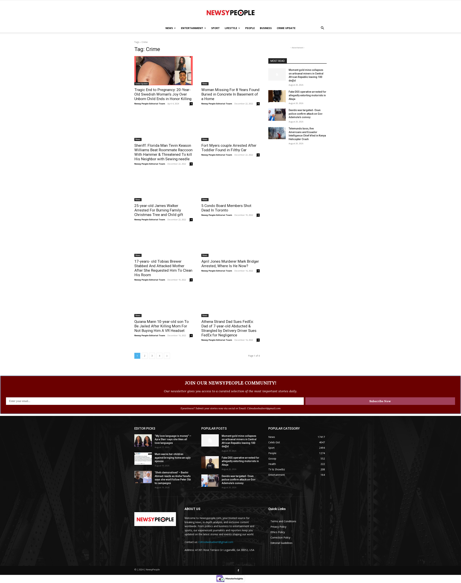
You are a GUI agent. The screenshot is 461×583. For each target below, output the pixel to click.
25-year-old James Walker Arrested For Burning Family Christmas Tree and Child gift (158, 210)
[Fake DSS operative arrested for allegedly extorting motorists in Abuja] (277, 96)
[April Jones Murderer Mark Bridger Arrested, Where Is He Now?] (230, 242)
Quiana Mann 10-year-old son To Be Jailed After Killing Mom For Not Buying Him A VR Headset (161, 326)
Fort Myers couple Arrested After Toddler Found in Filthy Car (228, 147)
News (169, 28)
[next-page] (167, 356)
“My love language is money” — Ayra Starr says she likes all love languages (173, 439)
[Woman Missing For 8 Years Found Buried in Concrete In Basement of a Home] (230, 70)
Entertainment (192, 28)
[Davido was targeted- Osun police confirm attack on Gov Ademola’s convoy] (277, 115)
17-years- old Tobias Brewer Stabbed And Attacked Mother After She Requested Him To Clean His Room (163, 268)
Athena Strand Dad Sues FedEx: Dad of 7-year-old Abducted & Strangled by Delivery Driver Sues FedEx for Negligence (228, 328)
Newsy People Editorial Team (149, 103)
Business (266, 28)
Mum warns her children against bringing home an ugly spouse (173, 458)
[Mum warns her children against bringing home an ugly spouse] (143, 458)
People (250, 28)
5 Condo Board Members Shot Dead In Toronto (226, 208)
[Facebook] (238, 570)
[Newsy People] (230, 12)
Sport (215, 28)
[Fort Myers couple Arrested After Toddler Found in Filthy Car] (230, 126)
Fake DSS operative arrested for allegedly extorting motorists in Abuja (307, 95)
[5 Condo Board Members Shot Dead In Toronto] (230, 186)
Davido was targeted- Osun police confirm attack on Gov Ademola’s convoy (305, 114)
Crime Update (286, 28)
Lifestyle (231, 28)
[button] (322, 28)
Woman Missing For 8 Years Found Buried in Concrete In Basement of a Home (230, 94)
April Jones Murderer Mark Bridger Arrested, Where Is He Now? (230, 263)
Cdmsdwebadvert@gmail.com (215, 542)
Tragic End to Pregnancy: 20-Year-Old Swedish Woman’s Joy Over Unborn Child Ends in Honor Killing (162, 94)
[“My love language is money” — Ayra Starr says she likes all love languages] (143, 440)
